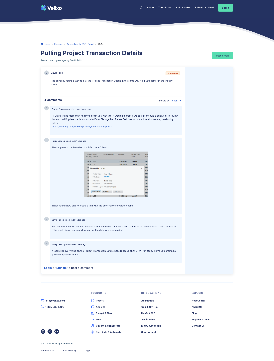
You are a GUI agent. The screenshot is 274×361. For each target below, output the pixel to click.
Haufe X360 (148, 313)
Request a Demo (201, 319)
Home (150, 7)
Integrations (151, 293)
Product (97, 293)
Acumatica (147, 300)
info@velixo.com (55, 300)
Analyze (100, 306)
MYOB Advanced (151, 325)
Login (225, 7)
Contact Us (198, 325)
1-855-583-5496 (55, 306)
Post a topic (222, 55)
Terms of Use (47, 350)
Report (100, 300)
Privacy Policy (69, 350)
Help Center (183, 7)
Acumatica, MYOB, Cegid (80, 44)
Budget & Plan (104, 313)
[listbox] (176, 100)
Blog (194, 313)
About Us (197, 306)
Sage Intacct (148, 332)
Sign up (61, 268)
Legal (87, 350)
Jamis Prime (148, 319)
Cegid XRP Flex (149, 306)
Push (98, 319)
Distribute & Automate (108, 332)
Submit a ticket (204, 7)
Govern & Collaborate (108, 325)
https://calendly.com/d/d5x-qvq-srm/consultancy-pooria (82, 126)
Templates (164, 7)
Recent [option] (174, 100)
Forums (58, 44)
